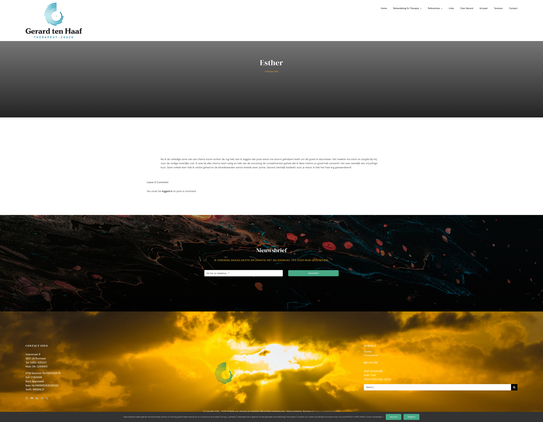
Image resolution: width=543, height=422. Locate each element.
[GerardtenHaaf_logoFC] (54, 4)
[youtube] (32, 398)
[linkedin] (37, 398)
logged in (167, 191)
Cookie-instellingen (374, 417)
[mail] (42, 398)
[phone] (47, 398)
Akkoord (393, 417)
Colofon (336, 411)
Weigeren (411, 417)
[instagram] (27, 398)
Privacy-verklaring (323, 411)
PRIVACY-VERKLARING (355, 417)
